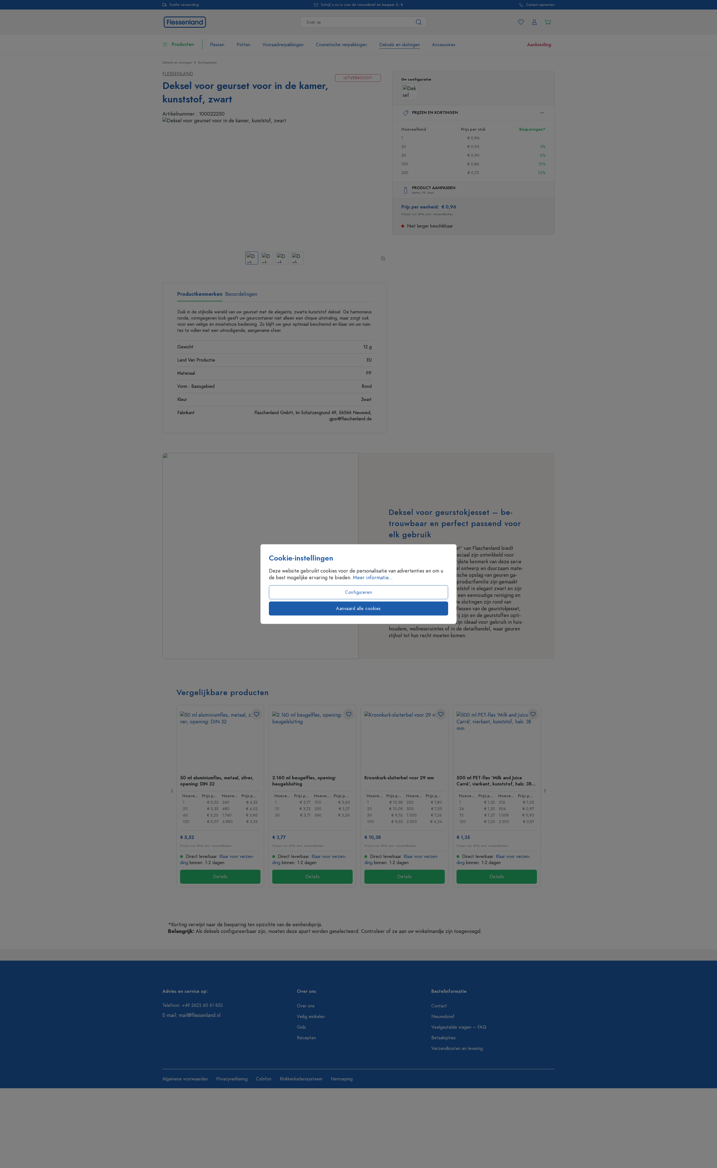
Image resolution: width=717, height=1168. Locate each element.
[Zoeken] (419, 22)
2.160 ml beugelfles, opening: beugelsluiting (304, 781)
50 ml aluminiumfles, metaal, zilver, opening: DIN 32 (216, 781)
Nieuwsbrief (443, 1017)
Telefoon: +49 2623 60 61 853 (192, 1005)
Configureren (358, 592)
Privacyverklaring (232, 1079)
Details (220, 877)
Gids (301, 1027)
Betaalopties (443, 1038)
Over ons (306, 1006)
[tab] (199, 296)
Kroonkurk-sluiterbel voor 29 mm (399, 778)
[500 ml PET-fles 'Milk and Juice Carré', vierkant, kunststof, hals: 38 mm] (497, 740)
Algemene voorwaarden (185, 1079)
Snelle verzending (184, 5)
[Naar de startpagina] (184, 21)
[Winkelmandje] (548, 22)
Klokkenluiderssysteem (301, 1079)
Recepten (306, 1038)
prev (172, 791)
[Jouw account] (534, 22)
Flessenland (177, 74)
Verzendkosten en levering (457, 1048)
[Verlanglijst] (521, 22)
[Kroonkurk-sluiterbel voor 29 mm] (404, 740)
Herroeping (342, 1079)
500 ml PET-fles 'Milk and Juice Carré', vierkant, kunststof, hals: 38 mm (494, 781)
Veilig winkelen (311, 1017)
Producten (183, 44)
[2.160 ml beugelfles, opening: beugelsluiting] (312, 740)
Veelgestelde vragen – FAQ (458, 1027)
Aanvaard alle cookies (358, 609)
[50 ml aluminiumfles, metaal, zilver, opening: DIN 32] (220, 740)
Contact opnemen (540, 5)
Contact (439, 1006)
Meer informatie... (373, 577)
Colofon (263, 1079)
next (545, 791)
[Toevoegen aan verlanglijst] (256, 714)
